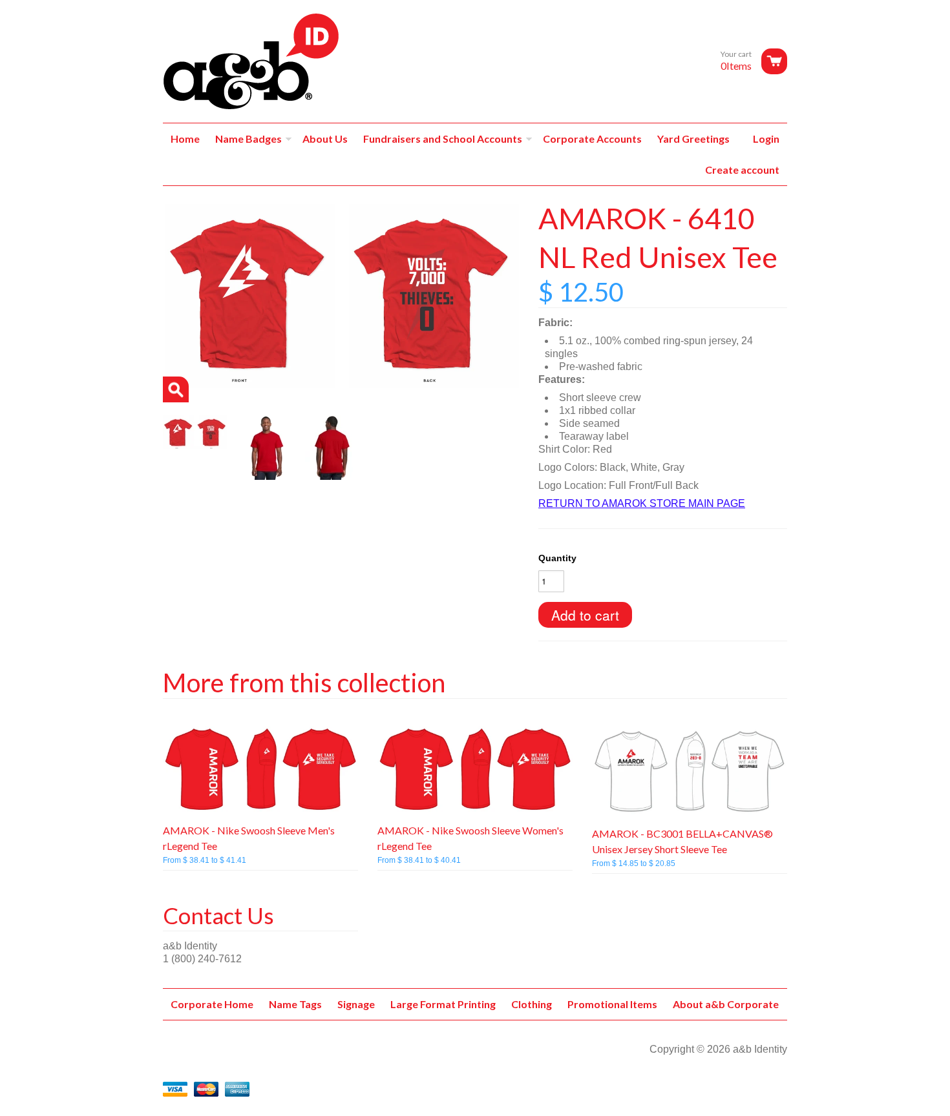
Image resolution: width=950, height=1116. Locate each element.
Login (766, 138)
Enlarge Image (176, 389)
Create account (742, 169)
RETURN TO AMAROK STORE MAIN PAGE (641, 503)
